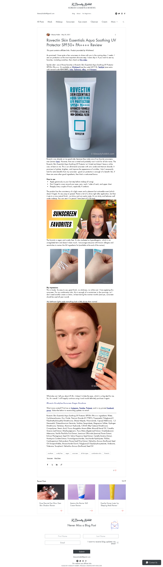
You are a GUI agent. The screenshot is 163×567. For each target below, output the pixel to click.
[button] (123, 22)
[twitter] (119, 14)
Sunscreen (70, 22)
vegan (67, 453)
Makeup (59, 22)
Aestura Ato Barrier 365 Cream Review (79, 504)
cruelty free (59, 453)
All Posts (40, 22)
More (113, 22)
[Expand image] (64, 266)
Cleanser (94, 22)
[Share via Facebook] (47, 465)
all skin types (84, 453)
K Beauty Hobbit (82, 5)
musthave (50, 453)
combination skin (96, 453)
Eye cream (82, 22)
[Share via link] (61, 465)
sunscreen (75, 453)
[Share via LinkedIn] (57, 465)
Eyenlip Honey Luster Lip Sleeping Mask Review (110, 504)
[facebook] (125, 14)
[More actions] (115, 35)
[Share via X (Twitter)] (52, 465)
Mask (50, 22)
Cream (104, 22)
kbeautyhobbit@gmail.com (45, 14)
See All (124, 481)
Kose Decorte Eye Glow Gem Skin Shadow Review (50, 504)
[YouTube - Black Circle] (116, 14)
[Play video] (81, 219)
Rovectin (106, 453)
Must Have (57, 458)
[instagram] (122, 14)
